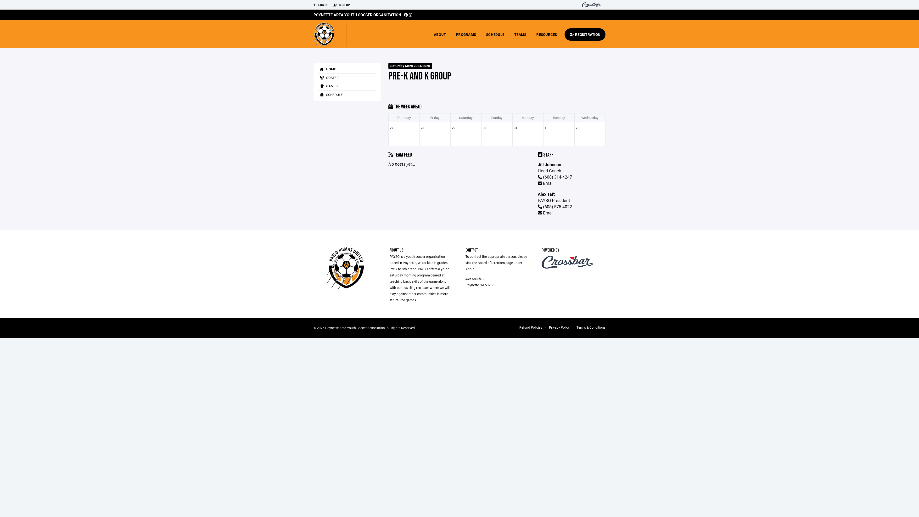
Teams (520, 34)
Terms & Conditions (591, 327)
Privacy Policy (559, 327)
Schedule (495, 34)
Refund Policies (530, 327)
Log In (322, 5)
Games (331, 86)
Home (330, 69)
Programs (466, 34)
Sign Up (344, 5)
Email (548, 183)
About (440, 34)
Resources (546, 34)
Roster (332, 77)
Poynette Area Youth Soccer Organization (357, 14)
